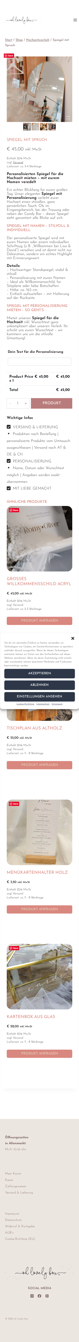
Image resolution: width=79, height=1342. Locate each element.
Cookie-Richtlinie (25, 703)
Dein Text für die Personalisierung (35, 352)
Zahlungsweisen (15, 1186)
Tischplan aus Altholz (34, 728)
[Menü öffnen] (75, 20)
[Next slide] (53, 126)
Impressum (57, 703)
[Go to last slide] (25, 126)
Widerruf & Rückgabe (20, 1226)
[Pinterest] (46, 1295)
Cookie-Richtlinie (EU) (20, 1239)
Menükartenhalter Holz (37, 873)
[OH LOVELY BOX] (39, 89)
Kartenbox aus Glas (31, 1017)
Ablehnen (39, 685)
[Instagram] (31, 1295)
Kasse (9, 1180)
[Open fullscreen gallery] (68, 117)
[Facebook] (39, 1295)
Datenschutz (43, 703)
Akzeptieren (39, 673)
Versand (18, 162)
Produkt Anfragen (52, 405)
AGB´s (9, 1232)
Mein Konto (13, 1173)
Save (10, 55)
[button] (73, 638)
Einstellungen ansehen (39, 696)
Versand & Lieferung (19, 1192)
